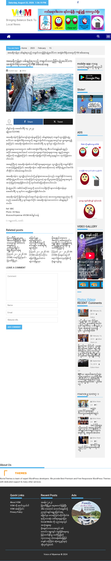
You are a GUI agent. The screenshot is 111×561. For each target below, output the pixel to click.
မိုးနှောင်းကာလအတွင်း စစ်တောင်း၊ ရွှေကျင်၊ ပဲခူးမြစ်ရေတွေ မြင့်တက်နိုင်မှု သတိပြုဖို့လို (55, 531)
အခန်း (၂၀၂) (46, 502)
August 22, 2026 (87, 262)
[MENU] (108, 36)
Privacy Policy (16, 512)
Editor (24, 71)
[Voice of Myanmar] (8, 36)
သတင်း (20, 221)
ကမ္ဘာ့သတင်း (12, 221)
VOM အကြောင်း (17, 509)
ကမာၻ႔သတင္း (88, 394)
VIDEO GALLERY (87, 226)
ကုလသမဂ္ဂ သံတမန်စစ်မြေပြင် (54, 538)
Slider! (81, 89)
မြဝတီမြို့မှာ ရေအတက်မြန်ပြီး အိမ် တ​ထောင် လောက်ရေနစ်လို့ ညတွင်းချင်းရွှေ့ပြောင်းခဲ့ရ (54, 508)
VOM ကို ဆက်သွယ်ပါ (19, 505)
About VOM (15, 502)
